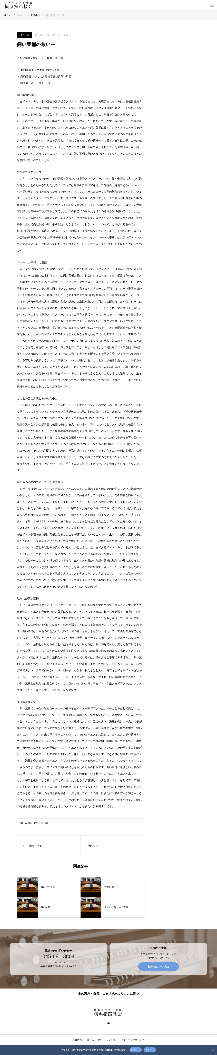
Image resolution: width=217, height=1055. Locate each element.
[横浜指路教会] (19, 5)
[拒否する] (212, 1050)
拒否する (149, 1049)
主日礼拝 (25, 35)
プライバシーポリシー (133, 1039)
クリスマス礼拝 (41, 823)
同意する (135, 1049)
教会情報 (77, 1039)
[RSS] (108, 1022)
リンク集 (111, 1039)
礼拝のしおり (94, 1039)
